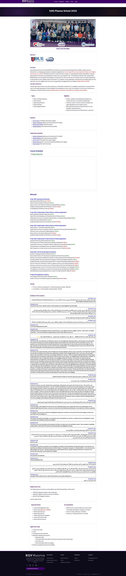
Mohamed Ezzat (37, 142)
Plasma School (50, 558)
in (33, 565)
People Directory (86, 574)
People (76, 558)
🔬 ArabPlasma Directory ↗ (32, 568)
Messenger (90, 560)
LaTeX (62, 560)
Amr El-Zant (36, 121)
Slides (51, 203)
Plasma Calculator (64, 558)
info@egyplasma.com (93, 558)
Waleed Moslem (37, 126)
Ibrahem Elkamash (37, 122)
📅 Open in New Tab (36, 154)
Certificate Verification (65, 562)
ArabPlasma (77, 560)
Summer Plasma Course (52, 560)
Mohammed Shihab (38, 124)
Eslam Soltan (36, 144)
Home (56, 1)
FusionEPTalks (50, 562)
